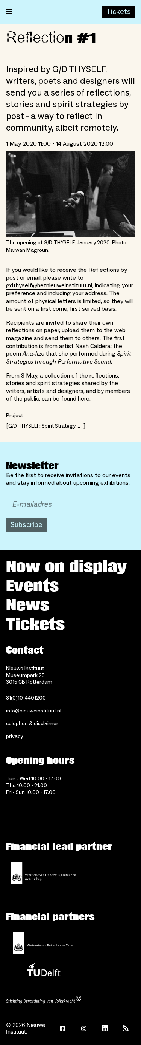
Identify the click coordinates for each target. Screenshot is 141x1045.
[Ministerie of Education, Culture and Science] (43, 873)
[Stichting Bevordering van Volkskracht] (43, 1000)
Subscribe (26, 525)
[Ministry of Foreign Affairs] (43, 943)
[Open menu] (9, 12)
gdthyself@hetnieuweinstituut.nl (49, 285)
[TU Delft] (43, 971)
